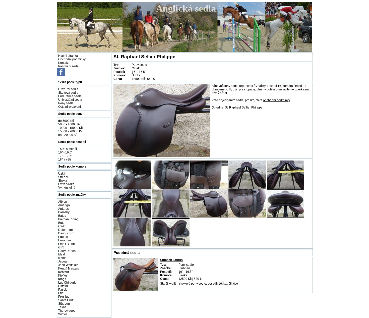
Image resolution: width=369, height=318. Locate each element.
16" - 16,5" (65, 152)
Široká (62, 180)
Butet (61, 223)
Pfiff (60, 293)
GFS (61, 247)
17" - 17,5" (65, 156)
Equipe (63, 237)
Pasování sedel (68, 66)
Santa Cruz (66, 300)
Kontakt (63, 63)
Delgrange (65, 230)
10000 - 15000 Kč (70, 128)
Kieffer (62, 275)
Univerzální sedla (70, 99)
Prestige (64, 296)
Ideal (61, 254)
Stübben (64, 303)
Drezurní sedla (68, 89)
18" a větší (65, 159)
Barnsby (64, 212)
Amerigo (64, 205)
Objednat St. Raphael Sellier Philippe (237, 107)
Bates (62, 216)
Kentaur (63, 272)
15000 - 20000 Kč (70, 131)
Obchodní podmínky (72, 59)
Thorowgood (67, 310)
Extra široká (66, 184)
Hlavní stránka (68, 56)
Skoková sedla (68, 92)
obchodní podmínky (276, 100)
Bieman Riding (68, 219)
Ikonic (62, 258)
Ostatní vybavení (69, 107)
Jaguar (63, 261)
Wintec (63, 314)
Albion (62, 201)
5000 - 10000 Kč (69, 124)
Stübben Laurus (171, 260)
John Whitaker (68, 265)
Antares (63, 208)
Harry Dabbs (67, 251)
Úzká (61, 173)
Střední (63, 177)
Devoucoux (66, 233)
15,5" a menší (67, 149)
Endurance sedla (70, 96)
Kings (62, 279)
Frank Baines (67, 244)
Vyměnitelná (66, 187)
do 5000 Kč (66, 121)
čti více (233, 283)
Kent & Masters (68, 268)
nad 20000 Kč (67, 135)
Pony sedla (66, 103)
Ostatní (63, 286)
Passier (63, 289)
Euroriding (65, 240)
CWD (62, 226)
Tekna (62, 307)
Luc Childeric (67, 282)
